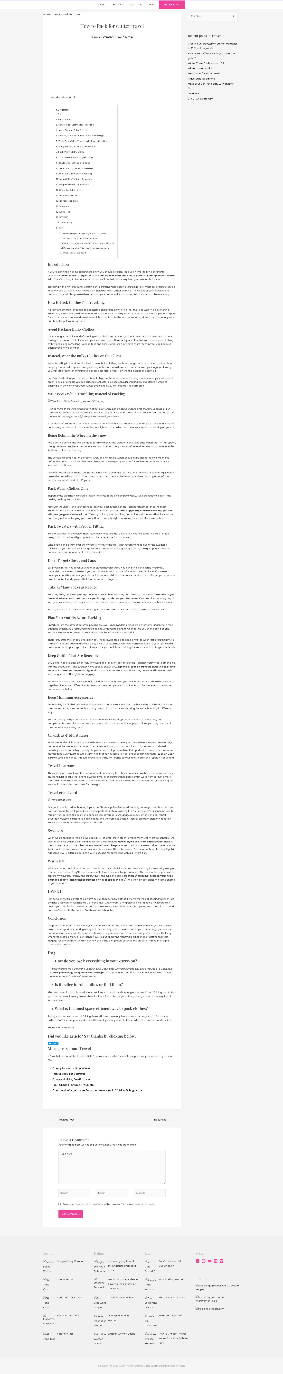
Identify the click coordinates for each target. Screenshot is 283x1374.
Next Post (161, 1119)
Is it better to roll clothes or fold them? (80, 238)
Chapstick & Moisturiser (71, 190)
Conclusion (66, 222)
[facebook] (198, 1261)
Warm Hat (64, 211)
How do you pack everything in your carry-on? (84, 233)
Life (140, 4)
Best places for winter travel (204, 73)
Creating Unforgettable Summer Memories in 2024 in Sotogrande (97, 1090)
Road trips (193, 93)
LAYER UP (63, 217)
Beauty (117, 4)
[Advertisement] (112, 71)
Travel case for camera (68, 1074)
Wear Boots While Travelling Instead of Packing (83, 141)
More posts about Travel (74, 253)
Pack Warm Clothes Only (71, 152)
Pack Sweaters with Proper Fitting (75, 157)
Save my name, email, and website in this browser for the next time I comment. (108, 1204)
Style (131, 4)
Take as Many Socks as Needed (76, 168)
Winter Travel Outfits (200, 68)
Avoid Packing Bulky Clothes (73, 130)
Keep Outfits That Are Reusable (75, 179)
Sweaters (64, 206)
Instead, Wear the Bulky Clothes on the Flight (81, 135)
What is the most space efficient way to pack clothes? (88, 243)
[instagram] (204, 1261)
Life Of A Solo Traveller (201, 98)
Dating (101, 4)
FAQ (61, 228)
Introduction (64, 119)
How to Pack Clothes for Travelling (76, 124)
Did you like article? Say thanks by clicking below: (86, 248)
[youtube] (210, 1261)
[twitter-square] (222, 1261)
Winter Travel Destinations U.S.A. (206, 63)
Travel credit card (68, 200)
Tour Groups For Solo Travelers (73, 1085)
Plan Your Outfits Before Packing (75, 173)
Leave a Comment (102, 37)
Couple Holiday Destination (71, 1079)
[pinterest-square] (216, 1261)
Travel (150, 4)
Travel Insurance (68, 195)
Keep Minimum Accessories (74, 184)
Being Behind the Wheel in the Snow (77, 146)
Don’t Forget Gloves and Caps (74, 163)
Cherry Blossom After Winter (71, 1068)
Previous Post (64, 1119)
